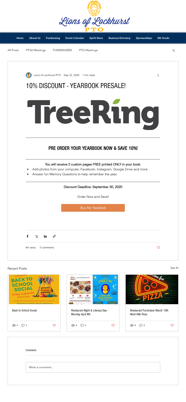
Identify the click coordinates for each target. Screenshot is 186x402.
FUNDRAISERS (62, 50)
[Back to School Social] (34, 289)
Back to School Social (24, 310)
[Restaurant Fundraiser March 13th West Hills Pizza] (152, 289)
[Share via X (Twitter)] (36, 236)
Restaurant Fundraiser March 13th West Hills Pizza (149, 312)
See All (174, 267)
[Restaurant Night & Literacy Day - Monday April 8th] (93, 289)
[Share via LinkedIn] (45, 236)
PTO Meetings (88, 50)
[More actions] (158, 75)
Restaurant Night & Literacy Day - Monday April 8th (89, 312)
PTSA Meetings (36, 50)
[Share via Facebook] (27, 236)
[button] (173, 50)
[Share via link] (54, 236)
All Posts (13, 50)
